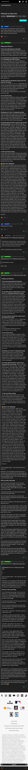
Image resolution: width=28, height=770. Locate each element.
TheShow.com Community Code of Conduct (14, 725)
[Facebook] (10, 695)
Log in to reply (23, 20)
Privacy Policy (14, 723)
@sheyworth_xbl (5, 563)
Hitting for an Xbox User (18, 237)
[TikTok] (26, 695)
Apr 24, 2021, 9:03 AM (17, 26)
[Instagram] (6, 695)
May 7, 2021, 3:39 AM (18, 223)
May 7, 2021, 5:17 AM (19, 256)
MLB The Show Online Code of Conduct (14, 728)
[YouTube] (14, 695)
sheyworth (7, 272)
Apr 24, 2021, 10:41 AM (20, 42)
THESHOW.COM (5, 1)
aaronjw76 (7, 223)
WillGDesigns (7, 42)
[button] (2, 768)
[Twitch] (18, 695)
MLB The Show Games (14, 730)
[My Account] (26, 1)
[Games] (20, 1)
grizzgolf (6, 26)
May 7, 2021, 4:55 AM (20, 235)
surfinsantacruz (8, 235)
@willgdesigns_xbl (5, 275)
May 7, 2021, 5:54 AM (18, 272)
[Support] (23, 1)
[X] (2, 695)
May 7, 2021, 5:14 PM (19, 561)
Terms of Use (14, 721)
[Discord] (22, 695)
